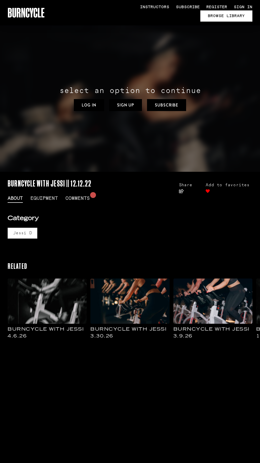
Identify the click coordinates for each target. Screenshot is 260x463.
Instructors (154, 7)
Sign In (243, 7)
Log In (89, 105)
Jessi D (22, 233)
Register (216, 7)
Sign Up (125, 105)
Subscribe (188, 7)
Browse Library (226, 16)
